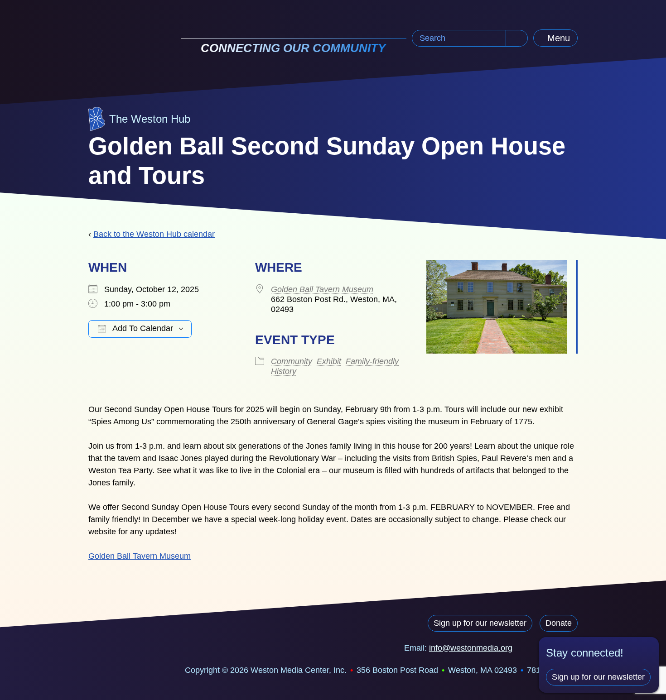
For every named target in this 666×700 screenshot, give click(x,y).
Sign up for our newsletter (480, 623)
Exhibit (329, 361)
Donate (558, 623)
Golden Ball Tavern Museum (322, 289)
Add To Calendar (142, 328)
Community (291, 361)
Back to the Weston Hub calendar (154, 234)
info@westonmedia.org (470, 647)
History (283, 371)
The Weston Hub (149, 119)
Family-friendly (372, 361)
